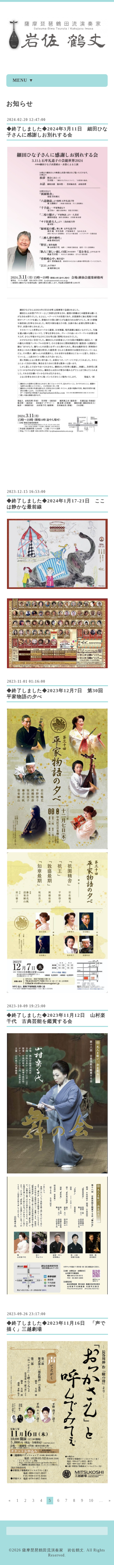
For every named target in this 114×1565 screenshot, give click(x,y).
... (101, 1500)
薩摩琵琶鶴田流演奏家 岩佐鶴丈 (53, 1550)
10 (91, 1500)
